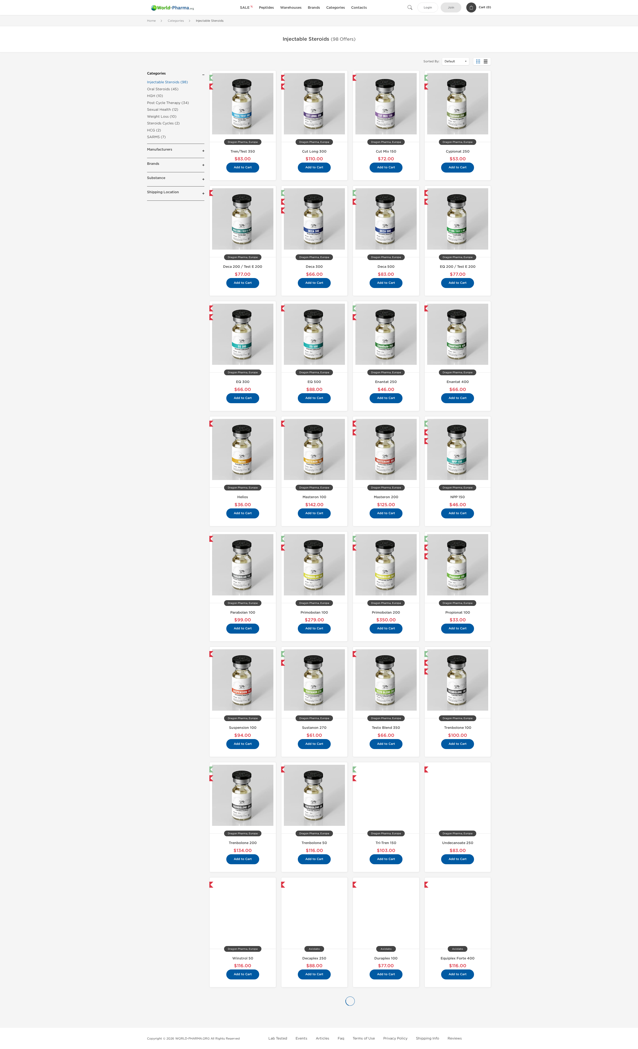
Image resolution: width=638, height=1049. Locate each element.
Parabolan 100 (242, 612)
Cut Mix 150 (386, 151)
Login (428, 7)
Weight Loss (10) (161, 116)
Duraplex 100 (386, 958)
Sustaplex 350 (386, 1018)
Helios (242, 497)
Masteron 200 (386, 497)
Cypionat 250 (458, 151)
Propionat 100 (457, 612)
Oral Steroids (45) (162, 89)
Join (451, 7)
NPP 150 (457, 497)
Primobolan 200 (386, 612)
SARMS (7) (156, 137)
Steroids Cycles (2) (163, 123)
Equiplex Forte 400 (458, 958)
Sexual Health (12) (162, 109)
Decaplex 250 (314, 958)
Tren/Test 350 (243, 151)
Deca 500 (386, 267)
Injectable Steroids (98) (167, 82)
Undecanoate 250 (457, 843)
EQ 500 (314, 382)
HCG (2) (154, 130)
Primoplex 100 (314, 1018)
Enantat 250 (386, 382)
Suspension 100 (242, 728)
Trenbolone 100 (457, 728)
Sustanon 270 (314, 728)
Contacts (359, 7)
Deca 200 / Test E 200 (242, 267)
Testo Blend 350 (386, 728)
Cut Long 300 (314, 151)
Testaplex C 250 (458, 1018)
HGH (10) (155, 96)
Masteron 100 (314, 497)
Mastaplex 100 (242, 1018)
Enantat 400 (458, 382)
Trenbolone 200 (243, 843)
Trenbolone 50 (314, 843)
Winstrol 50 (242, 958)
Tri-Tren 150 (386, 843)
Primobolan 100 (314, 612)
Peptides (266, 7)
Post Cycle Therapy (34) (168, 103)
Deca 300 (314, 267)
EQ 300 (242, 382)
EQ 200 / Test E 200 (458, 267)
